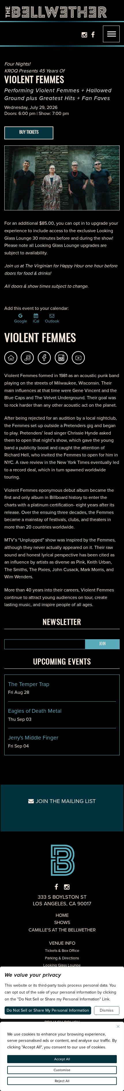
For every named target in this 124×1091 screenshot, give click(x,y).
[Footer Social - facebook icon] (56, 887)
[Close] (117, 1026)
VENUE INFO (62, 943)
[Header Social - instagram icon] (84, 35)
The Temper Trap (28, 684)
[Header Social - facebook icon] (93, 35)
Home (62, 915)
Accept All (62, 1059)
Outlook (52, 320)
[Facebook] (44, 357)
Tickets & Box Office (62, 950)
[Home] (56, 10)
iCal (36, 320)
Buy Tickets (29, 132)
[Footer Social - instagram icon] (66, 887)
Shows (62, 922)
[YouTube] (78, 357)
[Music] (27, 357)
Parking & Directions (62, 958)
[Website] (10, 357)
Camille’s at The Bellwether (62, 930)
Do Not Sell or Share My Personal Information (48, 1010)
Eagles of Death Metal (34, 711)
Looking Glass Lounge (62, 965)
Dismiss (107, 1010)
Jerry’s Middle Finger (33, 737)
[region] (62, 1056)
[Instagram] (61, 357)
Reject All (62, 1081)
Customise (62, 1070)
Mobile (111, 34)
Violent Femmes (40, 338)
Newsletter (62, 622)
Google (20, 320)
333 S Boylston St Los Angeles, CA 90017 (62, 900)
